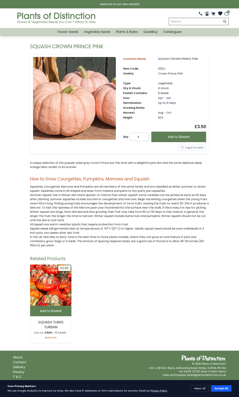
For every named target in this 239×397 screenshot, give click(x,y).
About (18, 357)
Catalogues (172, 32)
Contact (19, 362)
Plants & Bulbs (127, 32)
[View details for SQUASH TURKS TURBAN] (50, 285)
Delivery (19, 367)
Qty (125, 137)
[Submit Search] (225, 21)
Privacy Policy (159, 390)
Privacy (18, 372)
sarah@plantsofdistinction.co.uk (206, 375)
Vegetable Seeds (97, 32)
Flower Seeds (68, 32)
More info (51, 337)
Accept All (221, 388)
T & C (17, 377)
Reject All (199, 388)
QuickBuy (150, 32)
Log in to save (194, 147)
